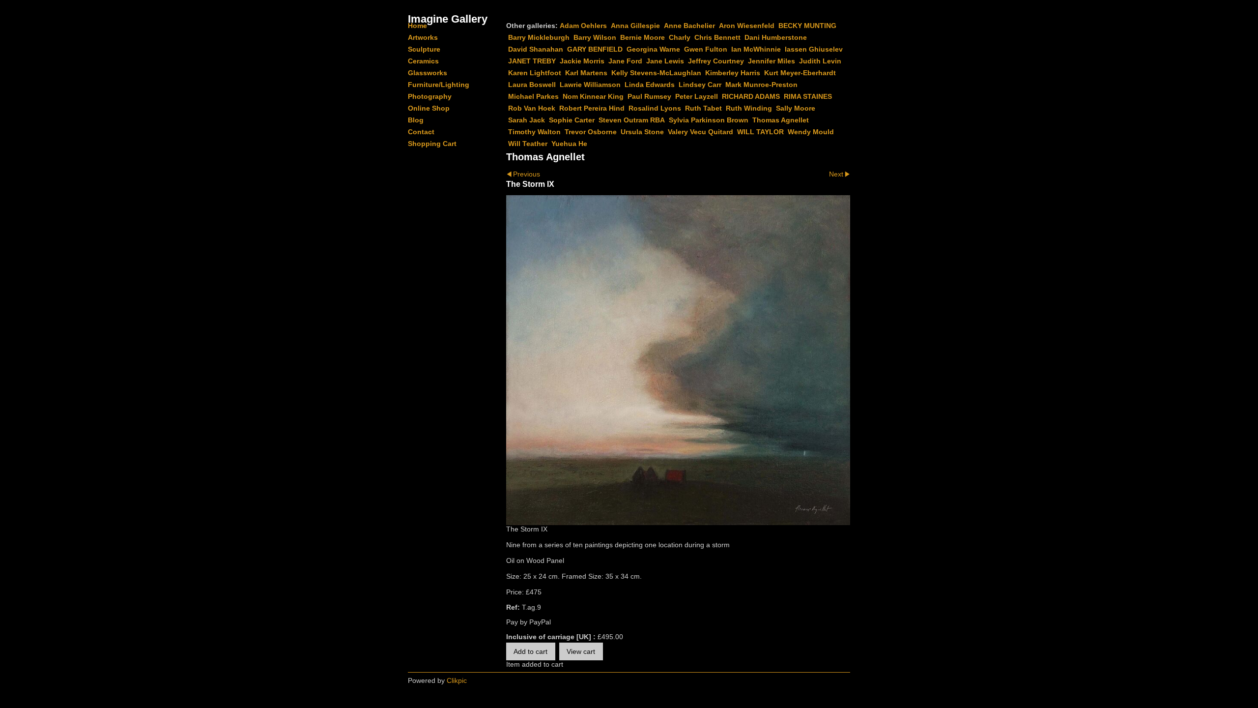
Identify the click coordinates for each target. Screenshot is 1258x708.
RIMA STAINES (808, 96)
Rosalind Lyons (655, 108)
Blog (416, 120)
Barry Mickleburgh (539, 37)
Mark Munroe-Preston (761, 84)
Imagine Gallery (447, 19)
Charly (679, 37)
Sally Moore (795, 108)
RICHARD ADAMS (751, 96)
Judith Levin (820, 61)
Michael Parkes (533, 96)
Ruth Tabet (703, 108)
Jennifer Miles (771, 61)
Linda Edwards (650, 84)
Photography (430, 96)
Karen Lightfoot (534, 73)
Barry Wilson (594, 37)
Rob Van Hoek (531, 108)
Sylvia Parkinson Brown (708, 120)
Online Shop (429, 108)
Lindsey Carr (700, 84)
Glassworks (427, 73)
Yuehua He (569, 144)
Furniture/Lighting (438, 84)
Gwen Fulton (705, 49)
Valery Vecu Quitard (700, 132)
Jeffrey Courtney (716, 61)
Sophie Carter (572, 120)
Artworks (423, 37)
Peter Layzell (696, 96)
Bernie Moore (642, 37)
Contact (421, 132)
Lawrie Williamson (590, 84)
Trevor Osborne (591, 132)
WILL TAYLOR (760, 132)
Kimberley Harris (732, 73)
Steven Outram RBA (632, 120)
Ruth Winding (749, 108)
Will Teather (527, 144)
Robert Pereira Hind (592, 108)
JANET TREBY (532, 61)
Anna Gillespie (635, 26)
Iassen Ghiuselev (814, 49)
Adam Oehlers (583, 26)
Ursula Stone (642, 132)
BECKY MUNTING (807, 26)
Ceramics (423, 61)
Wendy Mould (811, 132)
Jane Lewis (665, 61)
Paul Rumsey (649, 96)
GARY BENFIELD (595, 49)
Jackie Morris (582, 61)
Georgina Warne (653, 49)
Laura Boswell (532, 84)
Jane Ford (625, 61)
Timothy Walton (534, 132)
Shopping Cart (432, 144)
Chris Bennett (717, 37)
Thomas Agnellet (780, 120)
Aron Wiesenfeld (746, 26)
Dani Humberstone (775, 37)
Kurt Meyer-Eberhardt (800, 73)
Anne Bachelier (689, 26)
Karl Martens (586, 73)
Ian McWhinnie (756, 49)
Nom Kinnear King (593, 96)
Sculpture (424, 49)
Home (417, 26)
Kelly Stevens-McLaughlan (656, 73)
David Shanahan (535, 49)
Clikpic (457, 680)
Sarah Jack (526, 120)
